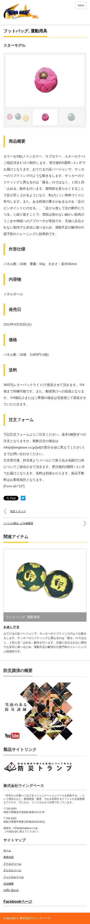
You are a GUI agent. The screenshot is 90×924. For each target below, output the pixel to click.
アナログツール (12, 863)
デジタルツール (12, 870)
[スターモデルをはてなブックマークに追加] (23, 499)
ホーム (7, 850)
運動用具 (39, 31)
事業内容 (8, 857)
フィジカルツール (13, 877)
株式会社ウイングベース (35, 918)
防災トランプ (18, 511)
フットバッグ (15, 31)
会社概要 (8, 883)
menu (81, 5)
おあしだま (11, 627)
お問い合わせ (11, 890)
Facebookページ (17, 901)
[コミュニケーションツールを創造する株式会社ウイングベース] (21, 18)
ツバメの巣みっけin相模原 (18, 523)
